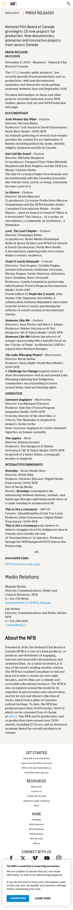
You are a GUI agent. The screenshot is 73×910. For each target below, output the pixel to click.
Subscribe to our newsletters (36, 758)
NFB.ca (36, 843)
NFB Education (36, 834)
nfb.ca (12, 716)
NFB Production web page (22, 564)
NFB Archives (36, 838)
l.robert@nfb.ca (15, 625)
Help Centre (36, 786)
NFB (14, 72)
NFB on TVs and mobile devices (36, 768)
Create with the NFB (36, 796)
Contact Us (36, 791)
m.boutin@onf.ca (16, 602)
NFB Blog (36, 819)
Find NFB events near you (36, 772)
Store (36, 805)
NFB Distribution (36, 829)
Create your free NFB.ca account (36, 763)
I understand (18, 898)
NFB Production (36, 824)
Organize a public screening (36, 801)
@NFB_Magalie (40, 602)
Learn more (43, 898)
